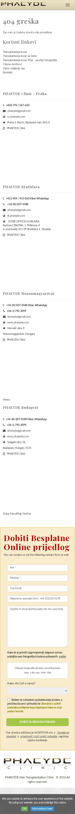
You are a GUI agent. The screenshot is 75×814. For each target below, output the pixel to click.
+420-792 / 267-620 (17, 105)
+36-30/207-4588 (17, 204)
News (6, 399)
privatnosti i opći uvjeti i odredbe (39, 736)
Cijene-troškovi (12, 64)
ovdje (62, 656)
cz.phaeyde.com (16, 117)
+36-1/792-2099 (16, 311)
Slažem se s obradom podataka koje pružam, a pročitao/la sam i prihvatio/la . (34, 706)
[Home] (37, 763)
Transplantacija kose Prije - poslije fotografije (30, 60)
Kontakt (7, 72)
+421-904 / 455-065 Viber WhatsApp (27, 198)
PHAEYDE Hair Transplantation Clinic (29, 777)
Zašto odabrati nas (14, 68)
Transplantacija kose (15, 52)
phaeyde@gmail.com (19, 111)
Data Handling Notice (17, 513)
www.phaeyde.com (18, 322)
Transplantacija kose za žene (20, 56)
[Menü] (67, 5)
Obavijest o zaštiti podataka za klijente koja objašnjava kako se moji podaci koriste (34, 708)
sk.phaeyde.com (16, 216)
